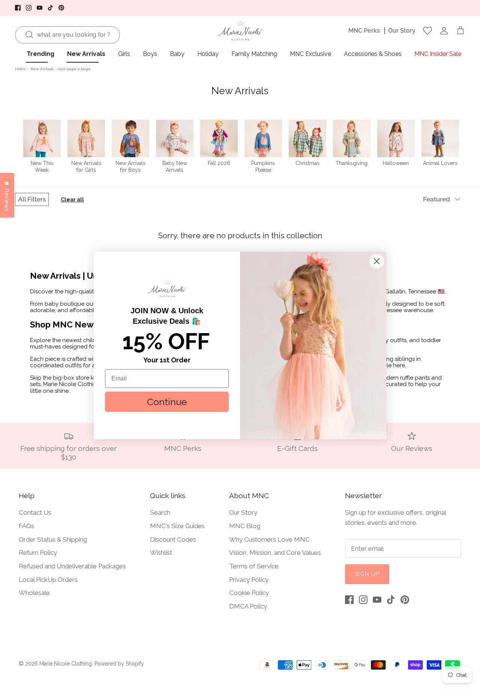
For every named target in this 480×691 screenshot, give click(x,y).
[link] (167, 288)
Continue (167, 401)
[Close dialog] (376, 261)
